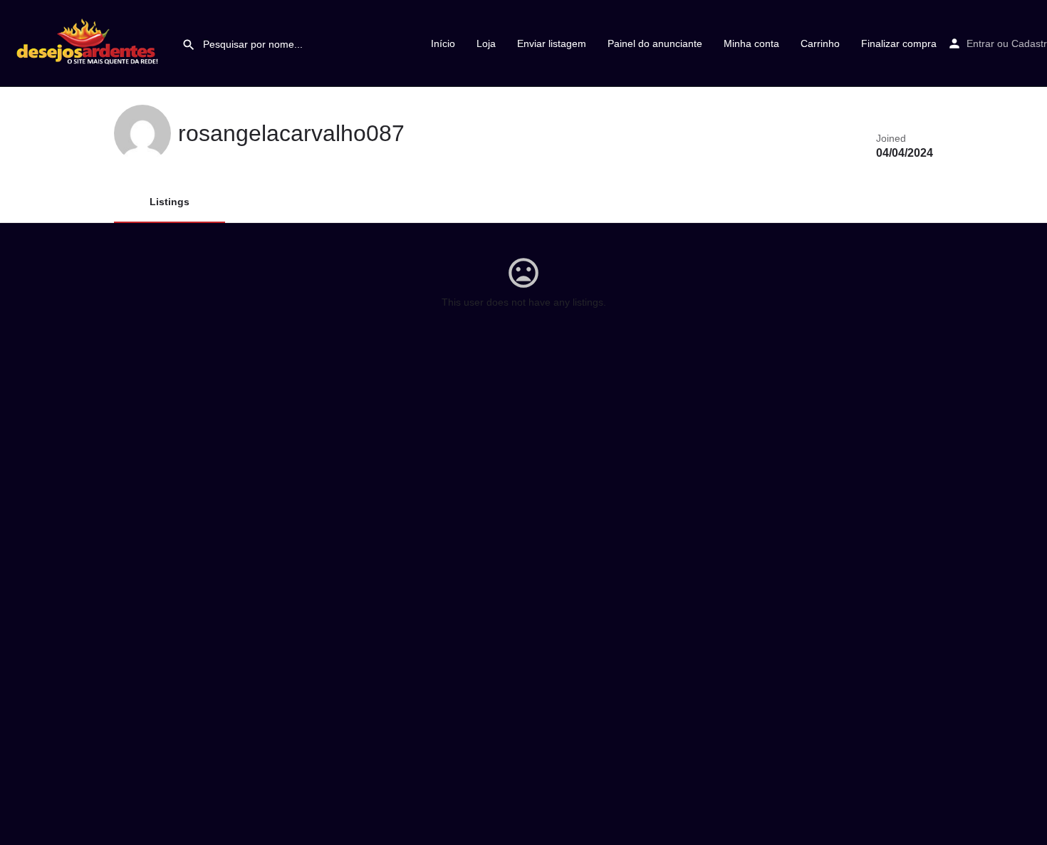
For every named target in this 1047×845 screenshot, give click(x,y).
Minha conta (751, 43)
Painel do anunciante (655, 43)
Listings (169, 201)
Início (443, 43)
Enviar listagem (551, 43)
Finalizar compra (899, 43)
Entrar (980, 43)
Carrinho (820, 43)
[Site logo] (91, 42)
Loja (486, 43)
